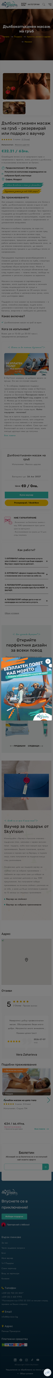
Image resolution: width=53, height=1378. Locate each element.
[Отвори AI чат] (47, 1372)
